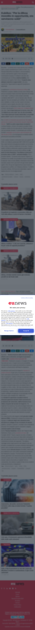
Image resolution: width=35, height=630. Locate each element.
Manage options (9, 330)
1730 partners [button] (11, 311)
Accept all (26, 330)
